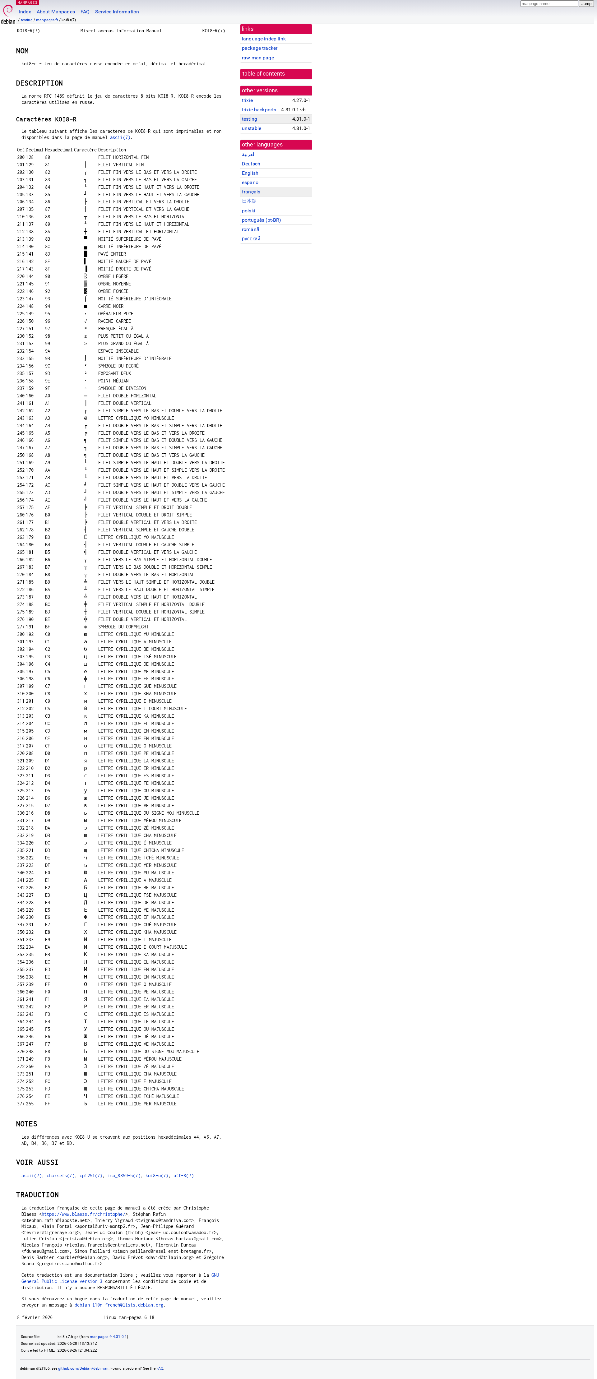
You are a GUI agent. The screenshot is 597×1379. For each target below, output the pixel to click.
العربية (249, 154)
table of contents (264, 74)
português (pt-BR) (261, 220)
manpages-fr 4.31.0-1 (108, 1337)
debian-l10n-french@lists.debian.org (119, 1304)
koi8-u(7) (157, 1175)
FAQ (85, 12)
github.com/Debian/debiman (83, 1368)
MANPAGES (28, 2)
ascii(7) (120, 137)
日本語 (249, 201)
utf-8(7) (184, 1175)
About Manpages (56, 12)
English (250, 173)
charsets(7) (61, 1175)
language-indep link (264, 39)
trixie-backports (259, 110)
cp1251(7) (91, 1175)
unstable (251, 128)
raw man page (258, 58)
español (251, 182)
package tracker (259, 48)
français (251, 192)
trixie (247, 100)
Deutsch (251, 164)
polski (248, 211)
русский (251, 239)
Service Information (117, 12)
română (250, 229)
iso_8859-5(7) (124, 1175)
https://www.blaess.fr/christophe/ (83, 1214)
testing (27, 20)
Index (25, 12)
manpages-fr (47, 20)
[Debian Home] (8, 12)
